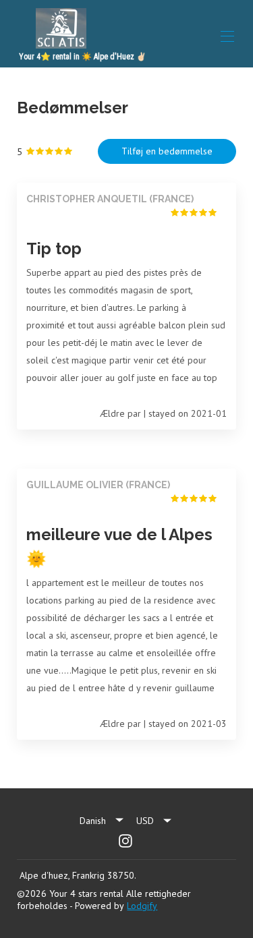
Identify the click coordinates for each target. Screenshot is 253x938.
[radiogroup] (49, 151)
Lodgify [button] (142, 906)
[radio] (30, 151)
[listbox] (102, 820)
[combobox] (154, 821)
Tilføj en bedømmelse (167, 151)
